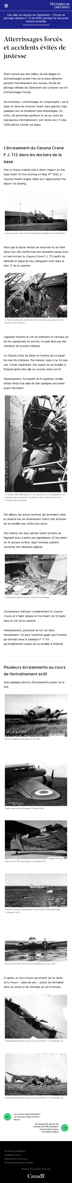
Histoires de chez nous (16, 1159)
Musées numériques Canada (19, 1162)
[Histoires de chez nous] (61, 5)
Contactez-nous (13, 1155)
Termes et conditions (15, 1151)
